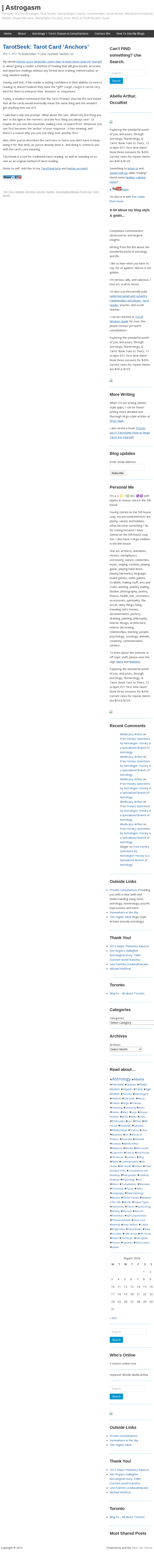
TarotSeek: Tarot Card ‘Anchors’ (46, 47)
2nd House (143, 1152)
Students (50, 191)
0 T (72, 53)
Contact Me (102, 33)
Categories (117, 1018)
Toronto (127, 1094)
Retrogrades (129, 1175)
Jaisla (125, 1116)
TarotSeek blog (51, 168)
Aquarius (128, 1242)
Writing (116, 1211)
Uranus (134, 1130)
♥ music (119, 189)
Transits (136, 1103)
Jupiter (115, 1247)
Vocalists (117, 1233)
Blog (141, 1157)
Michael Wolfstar (120, 968)
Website (134, 661)
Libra (144, 1130)
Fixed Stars (118, 1215)
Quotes (131, 1084)
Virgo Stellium (130, 1224)
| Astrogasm (21, 7)
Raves (115, 1238)
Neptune (117, 1148)
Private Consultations (123, 890)
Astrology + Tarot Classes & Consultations (60, 33)
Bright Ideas (118, 1229)
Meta (119, 661)
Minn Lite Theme (142, 1548)
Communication (129, 1161)
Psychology (129, 1179)
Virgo (126, 1103)
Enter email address (123, 462)
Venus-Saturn (143, 1242)
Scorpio (116, 1143)
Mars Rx (139, 1211)
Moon (115, 1184)
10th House (131, 1233)
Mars (125, 1112)
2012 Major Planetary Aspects (129, 946)
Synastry (138, 1125)
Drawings (125, 1125)
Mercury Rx (142, 1148)
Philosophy (118, 1121)
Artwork (116, 1098)
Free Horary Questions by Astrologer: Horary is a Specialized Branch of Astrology (134, 855)
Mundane (145, 1184)
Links (143, 1116)
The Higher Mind (120, 917)
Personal (118, 1084)
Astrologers (141, 1094)
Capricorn (117, 1152)
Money (129, 1148)
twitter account (77, 168)
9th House (145, 1233)
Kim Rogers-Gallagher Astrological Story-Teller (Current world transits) (125, 955)
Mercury (127, 1211)
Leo (130, 1121)
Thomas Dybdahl (121, 1220)
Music (141, 1098)
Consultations (129, 1184)
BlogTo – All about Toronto (127, 993)
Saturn (116, 1103)
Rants (115, 1161)
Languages (118, 1193)
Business (117, 1134)
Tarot (43, 53)
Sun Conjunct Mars (136, 1215)
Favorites (127, 1139)
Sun (140, 1179)
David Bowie (134, 1229)
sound (114, 173)
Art (126, 1134)
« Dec (113, 1318)
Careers (131, 1157)
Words (127, 1202)
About (22, 33)
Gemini (138, 1166)
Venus (115, 1112)
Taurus (130, 1152)
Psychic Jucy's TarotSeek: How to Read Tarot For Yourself (130, 432)
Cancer (144, 1224)
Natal (147, 1229)
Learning (40, 191)
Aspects (128, 1089)
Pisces (130, 1188)
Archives (115, 1044)
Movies (116, 1197)
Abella (139, 1079)
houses (116, 1242)
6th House (125, 1166)
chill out (123, 173)
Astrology (121, 1079)
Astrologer (127, 1238)
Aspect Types (141, 1202)
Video (140, 1188)
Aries (142, 1107)
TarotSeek (52, 53)
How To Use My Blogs (130, 33)
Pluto (138, 1121)
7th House (118, 1157)
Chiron (130, 1206)
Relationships (119, 1130)
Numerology (144, 1206)
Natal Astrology (135, 1193)
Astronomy (118, 1206)
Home (7, 33)
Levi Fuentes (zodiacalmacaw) (129, 964)
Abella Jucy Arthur (131, 734)
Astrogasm (142, 1238)
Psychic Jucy (86, 191)
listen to (133, 168)
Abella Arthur (29, 53)
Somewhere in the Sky (124, 912)
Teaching (64, 53)
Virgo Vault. (117, 421)
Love (134, 1112)
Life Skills (129, 1098)
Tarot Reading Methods (67, 191)
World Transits (131, 1197)
